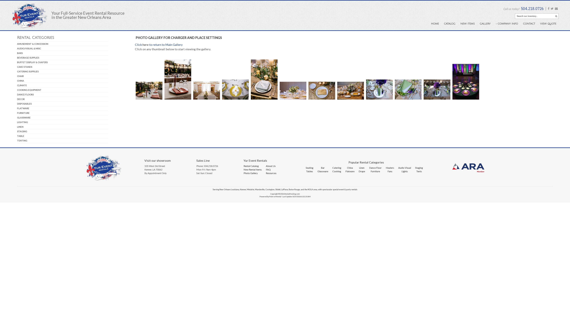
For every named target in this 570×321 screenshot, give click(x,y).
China (20, 80)
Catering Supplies (28, 71)
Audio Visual (404, 167)
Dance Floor (375, 167)
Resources (271, 173)
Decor (21, 99)
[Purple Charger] (466, 100)
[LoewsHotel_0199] (293, 100)
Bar (323, 167)
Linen (20, 126)
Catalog (449, 23)
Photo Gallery (251, 173)
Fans (390, 171)
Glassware (24, 117)
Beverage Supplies (28, 57)
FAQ (268, 169)
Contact (529, 23)
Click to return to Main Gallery (159, 44)
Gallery (485, 23)
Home (435, 23)
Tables (309, 171)
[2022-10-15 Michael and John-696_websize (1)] (149, 100)
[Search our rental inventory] (556, 16)
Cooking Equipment (29, 90)
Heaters (390, 167)
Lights (405, 171)
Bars (20, 53)
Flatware (23, 108)
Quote (548, 23)
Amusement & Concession (32, 44)
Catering (336, 167)
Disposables (24, 103)
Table (20, 136)
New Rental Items (253, 169)
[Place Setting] (437, 100)
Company (508, 23)
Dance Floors (25, 94)
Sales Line (203, 160)
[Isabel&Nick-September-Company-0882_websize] (264, 100)
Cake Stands (24, 67)
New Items (467, 23)
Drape (362, 171)
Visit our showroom (157, 160)
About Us (271, 166)
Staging (22, 131)
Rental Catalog (251, 166)
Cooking (336, 171)
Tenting (22, 140)
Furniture (23, 113)
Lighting (22, 122)
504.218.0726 (532, 8)
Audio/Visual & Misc (29, 48)
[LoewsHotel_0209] (351, 100)
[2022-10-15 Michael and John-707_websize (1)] (178, 100)
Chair (20, 76)
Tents (419, 171)
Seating (309, 167)
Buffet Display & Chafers (32, 62)
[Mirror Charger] (379, 100)
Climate (22, 85)
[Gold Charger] (235, 100)
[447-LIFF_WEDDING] (207, 100)
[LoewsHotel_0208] (322, 100)
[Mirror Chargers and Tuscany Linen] (408, 100)
